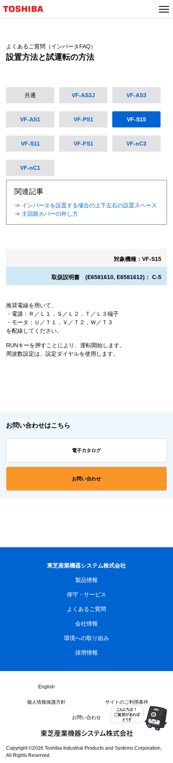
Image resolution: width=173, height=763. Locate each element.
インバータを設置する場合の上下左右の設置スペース (89, 205)
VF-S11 (30, 143)
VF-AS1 (30, 119)
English (46, 687)
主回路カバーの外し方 (50, 214)
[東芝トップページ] (26, 13)
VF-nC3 (136, 143)
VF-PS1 (83, 119)
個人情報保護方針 (46, 702)
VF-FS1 (83, 143)
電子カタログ (86, 450)
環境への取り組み (86, 638)
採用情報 (86, 652)
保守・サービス (86, 594)
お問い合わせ (86, 479)
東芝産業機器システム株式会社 (86, 565)
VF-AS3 (136, 95)
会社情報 (86, 623)
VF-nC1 (30, 168)
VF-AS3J (83, 95)
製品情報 (86, 580)
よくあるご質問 (86, 609)
